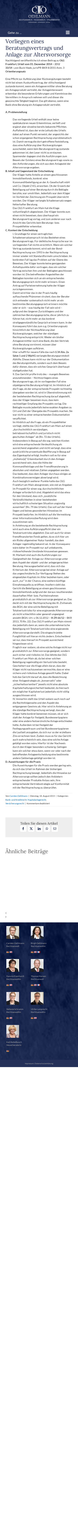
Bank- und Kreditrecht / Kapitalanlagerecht (25, 799)
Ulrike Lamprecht (39, 1009)
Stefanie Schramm (14, 1009)
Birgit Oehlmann (39, 943)
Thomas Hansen (38, 976)
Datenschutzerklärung (44, 1063)
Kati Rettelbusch (14, 1042)
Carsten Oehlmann (19, 796)
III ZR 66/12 (57, 617)
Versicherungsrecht (14, 803)
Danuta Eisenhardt (15, 976)
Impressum (29, 1063)
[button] (39, 913)
